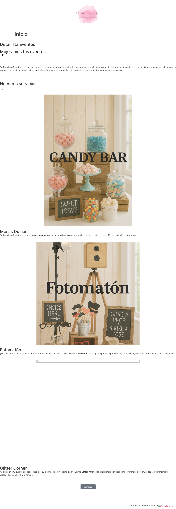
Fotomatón (10, 349)
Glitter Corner (13, 468)
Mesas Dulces (13, 231)
